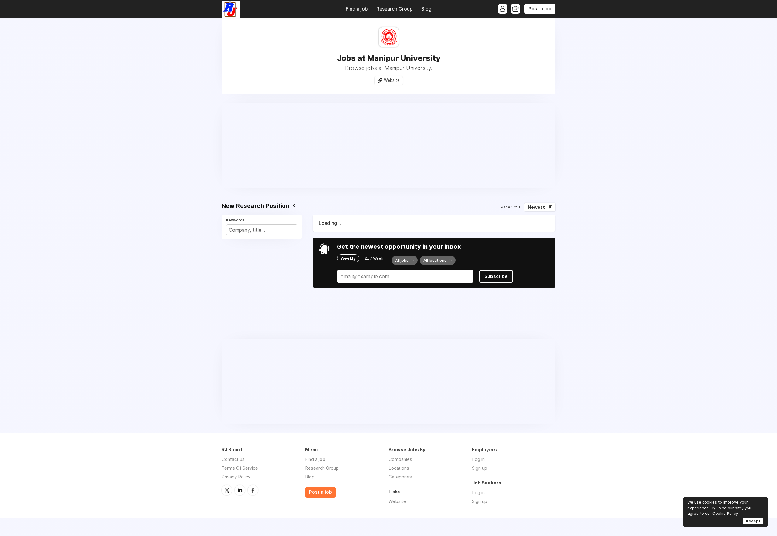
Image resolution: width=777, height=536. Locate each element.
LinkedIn (240, 490)
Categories (400, 477)
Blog (426, 9)
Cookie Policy (725, 513)
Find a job (357, 9)
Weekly (348, 258)
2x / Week (374, 258)
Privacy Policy (236, 477)
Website (392, 80)
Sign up (479, 468)
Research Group (394, 9)
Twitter (227, 490)
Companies (400, 459)
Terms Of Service (240, 468)
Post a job (539, 9)
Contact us (233, 459)
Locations (398, 468)
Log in (478, 459)
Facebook (253, 490)
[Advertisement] (388, 145)
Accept (753, 520)
